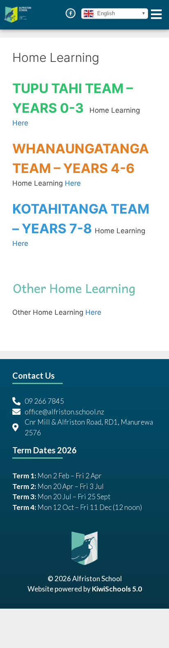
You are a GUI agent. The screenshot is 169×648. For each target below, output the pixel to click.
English (105, 13)
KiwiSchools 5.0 (117, 588)
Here (20, 123)
